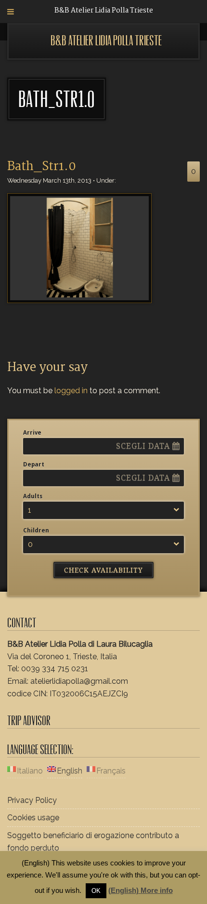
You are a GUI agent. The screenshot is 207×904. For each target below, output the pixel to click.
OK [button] (96, 890)
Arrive (32, 433)
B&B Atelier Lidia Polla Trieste (106, 40)
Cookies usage (33, 817)
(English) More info (140, 890)
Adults (32, 496)
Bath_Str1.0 (41, 166)
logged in (71, 390)
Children (36, 530)
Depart (33, 464)
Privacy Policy (32, 800)
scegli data (144, 446)
